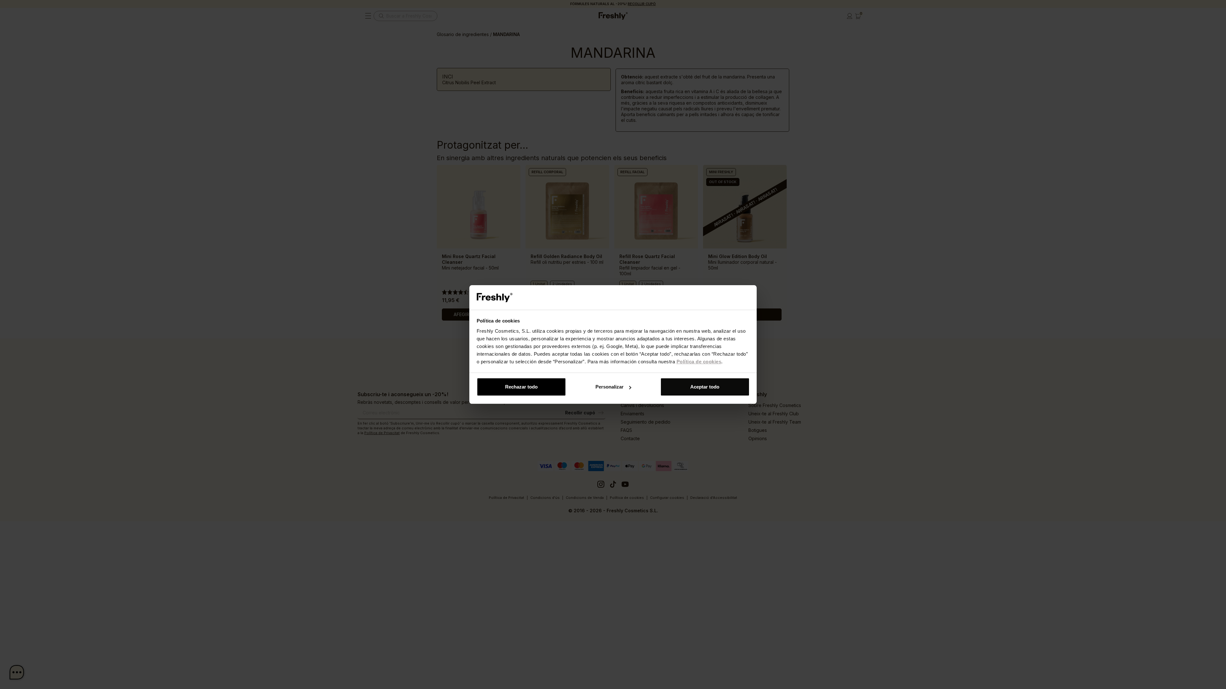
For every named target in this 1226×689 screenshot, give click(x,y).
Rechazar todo (521, 386)
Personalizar (609, 386)
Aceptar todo (704, 386)
